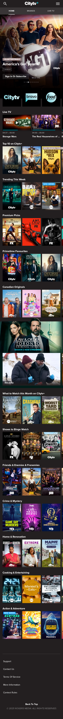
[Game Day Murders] (12, 517)
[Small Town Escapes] (12, 303)
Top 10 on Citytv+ (12, 143)
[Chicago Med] (12, 196)
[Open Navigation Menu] (57, 3)
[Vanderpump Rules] (51, 482)
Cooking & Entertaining (16, 572)
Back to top (31, 704)
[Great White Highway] (51, 625)
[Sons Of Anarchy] (51, 232)
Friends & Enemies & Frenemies (21, 465)
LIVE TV (50, 11)
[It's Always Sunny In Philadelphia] (31, 446)
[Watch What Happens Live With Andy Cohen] (12, 482)
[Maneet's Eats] (31, 589)
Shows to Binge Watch (16, 429)
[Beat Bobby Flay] (31, 196)
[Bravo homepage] (31, 97)
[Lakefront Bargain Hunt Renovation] (12, 410)
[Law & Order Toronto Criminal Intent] (31, 267)
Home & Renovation (14, 536)
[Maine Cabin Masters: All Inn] (51, 553)
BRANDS (31, 11)
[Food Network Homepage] (51, 97)
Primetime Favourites (15, 251)
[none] (7, 661)
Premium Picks (11, 215)
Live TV (7, 112)
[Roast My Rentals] (12, 553)
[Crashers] (31, 410)
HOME (11, 11)
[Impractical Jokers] (51, 446)
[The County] (51, 303)
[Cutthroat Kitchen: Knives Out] (51, 589)
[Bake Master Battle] (31, 303)
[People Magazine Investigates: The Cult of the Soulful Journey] (31, 517)
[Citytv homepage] (12, 97)
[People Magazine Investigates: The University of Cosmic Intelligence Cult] (51, 517)
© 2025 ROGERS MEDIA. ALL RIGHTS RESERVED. (31, 708)
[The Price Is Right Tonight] (12, 267)
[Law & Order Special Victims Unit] (12, 160)
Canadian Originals (14, 287)
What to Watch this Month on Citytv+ (24, 393)
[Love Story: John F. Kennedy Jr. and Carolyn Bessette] (12, 446)
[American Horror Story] (31, 232)
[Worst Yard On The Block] (51, 410)
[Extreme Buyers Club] (31, 553)
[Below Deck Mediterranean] (31, 160)
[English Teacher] (12, 232)
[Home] (32, 4)
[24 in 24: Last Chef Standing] (12, 589)
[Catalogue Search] (5, 3)
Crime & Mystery (12, 501)
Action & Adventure (14, 608)
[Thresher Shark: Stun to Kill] (31, 625)
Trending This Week (14, 179)
